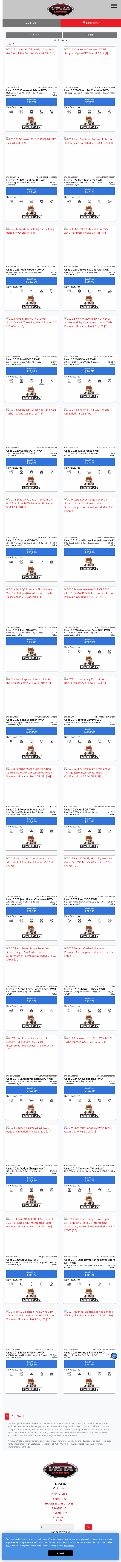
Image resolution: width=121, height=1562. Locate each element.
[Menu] (113, 6)
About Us (59, 1499)
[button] (114, 1356)
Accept (60, 1553)
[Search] (88, 1527)
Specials (59, 1520)
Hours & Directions (59, 1503)
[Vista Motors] (60, 9)
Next (20, 1416)
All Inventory (59, 1517)
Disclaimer (59, 1494)
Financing (59, 1508)
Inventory (59, 1513)
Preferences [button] (69, 1546)
